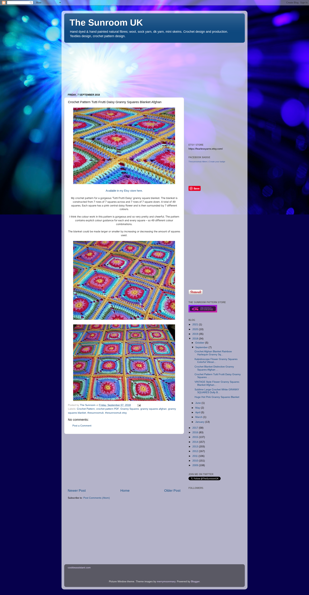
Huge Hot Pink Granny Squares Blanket (217, 397)
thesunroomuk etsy (116, 412)
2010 (195, 460)
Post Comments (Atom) (96, 498)
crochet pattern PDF (107, 409)
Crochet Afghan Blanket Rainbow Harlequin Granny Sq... (213, 353)
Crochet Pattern (86, 409)
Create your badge (217, 162)
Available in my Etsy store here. (124, 190)
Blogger (195, 581)
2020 (195, 329)
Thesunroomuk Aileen (197, 162)
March (199, 417)
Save (197, 188)
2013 (195, 446)
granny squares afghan (153, 409)
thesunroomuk (95, 412)
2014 (195, 442)
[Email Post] (138, 405)
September (202, 347)
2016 (195, 432)
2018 (195, 338)
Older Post (172, 490)
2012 (195, 451)
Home (125, 490)
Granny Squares (129, 409)
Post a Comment (81, 425)
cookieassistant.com (79, 567)
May (198, 407)
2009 (195, 465)
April (198, 412)
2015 (195, 437)
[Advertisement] (91, 66)
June (198, 403)
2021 (195, 324)
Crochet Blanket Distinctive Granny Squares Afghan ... (214, 368)
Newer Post (77, 490)
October (200, 342)
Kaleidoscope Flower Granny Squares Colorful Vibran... (216, 360)
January (200, 422)
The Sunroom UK (106, 23)
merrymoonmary (166, 581)
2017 (195, 427)
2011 (195, 456)
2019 (195, 334)
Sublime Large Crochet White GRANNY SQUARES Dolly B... (217, 391)
